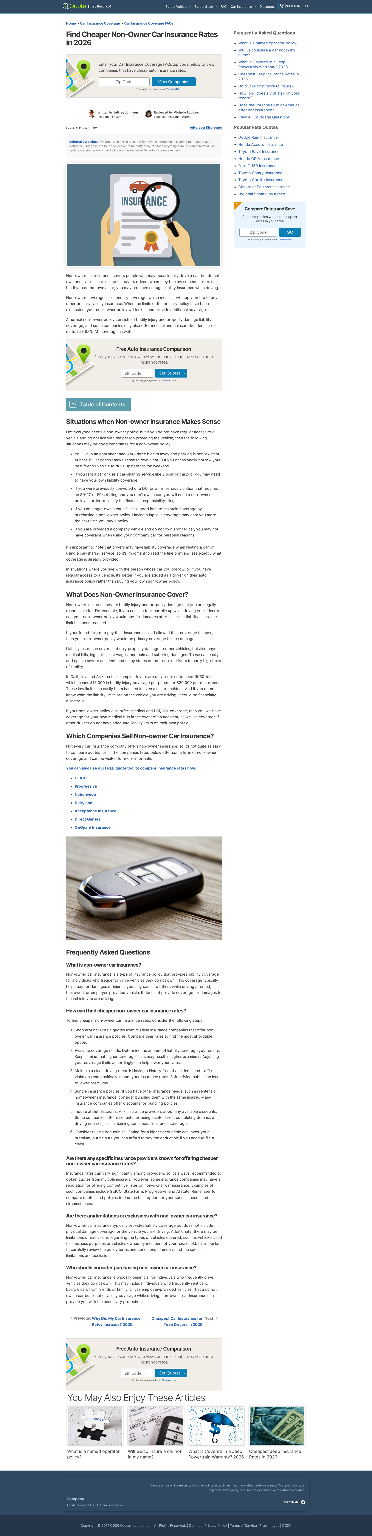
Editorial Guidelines (83, 141)
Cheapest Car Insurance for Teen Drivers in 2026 (177, 1321)
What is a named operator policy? (268, 43)
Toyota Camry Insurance (260, 173)
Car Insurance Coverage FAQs (149, 23)
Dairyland (83, 803)
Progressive (86, 786)
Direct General (88, 819)
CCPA (286, 1526)
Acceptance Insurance (95, 811)
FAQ (223, 7)
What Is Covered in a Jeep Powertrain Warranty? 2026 (263, 64)
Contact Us (86, 1505)
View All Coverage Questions (264, 117)
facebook (303, 1502)
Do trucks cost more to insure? (265, 86)
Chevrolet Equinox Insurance (264, 187)
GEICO (81, 778)
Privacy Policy (216, 1526)
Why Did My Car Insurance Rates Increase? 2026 (116, 1321)
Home (71, 23)
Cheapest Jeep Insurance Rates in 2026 (275, 1454)
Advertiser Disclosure (206, 127)
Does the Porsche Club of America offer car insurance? (269, 107)
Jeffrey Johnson (125, 112)
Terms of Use (173, 89)
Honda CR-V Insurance (258, 158)
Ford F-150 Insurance (257, 165)
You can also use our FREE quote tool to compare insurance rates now (130, 768)
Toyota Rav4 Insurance (258, 151)
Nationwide (85, 794)
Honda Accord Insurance (260, 144)
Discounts (267, 7)
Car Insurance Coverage (100, 23)
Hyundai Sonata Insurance (261, 194)
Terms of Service (243, 1526)
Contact (195, 1526)
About (71, 1505)
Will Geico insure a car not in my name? (154, 1454)
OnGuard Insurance (93, 827)
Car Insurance (241, 7)
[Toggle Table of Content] (98, 404)
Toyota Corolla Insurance (260, 179)
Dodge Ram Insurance (258, 137)
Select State (204, 7)
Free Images (269, 1526)
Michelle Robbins (186, 112)
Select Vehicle (176, 7)
